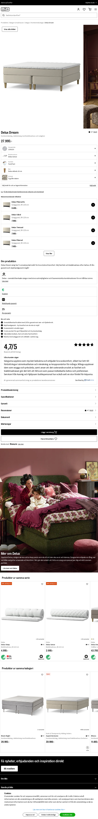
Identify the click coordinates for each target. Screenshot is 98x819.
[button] (49, 779)
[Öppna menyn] (95, 9)
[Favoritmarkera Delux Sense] (87, 584)
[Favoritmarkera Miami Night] (42, 675)
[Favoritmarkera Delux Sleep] (42, 584)
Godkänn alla (67, 815)
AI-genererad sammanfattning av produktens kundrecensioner (29, 380)
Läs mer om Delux (10, 568)
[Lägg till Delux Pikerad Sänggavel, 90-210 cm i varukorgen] (93, 243)
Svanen (5, 293)
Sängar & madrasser (16, 23)
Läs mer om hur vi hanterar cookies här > (49, 809)
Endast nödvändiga (48, 815)
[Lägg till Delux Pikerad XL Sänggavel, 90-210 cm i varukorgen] (93, 205)
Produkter (4, 23)
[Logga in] (78, 9)
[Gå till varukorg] (89, 9)
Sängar (27, 23)
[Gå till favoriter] (84, 9)
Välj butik (93, 185)
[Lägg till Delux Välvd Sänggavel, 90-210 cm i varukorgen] (93, 217)
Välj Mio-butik (90, 3)
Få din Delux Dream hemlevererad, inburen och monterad (24, 192)
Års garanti (6, 313)
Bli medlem (9, 768)
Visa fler (49, 253)
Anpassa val (30, 815)
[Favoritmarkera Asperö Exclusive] (87, 675)
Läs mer (5, 281)
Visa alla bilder (10, 29)
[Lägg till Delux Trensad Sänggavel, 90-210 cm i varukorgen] (93, 230)
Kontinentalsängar (37, 23)
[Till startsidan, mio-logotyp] (5, 9)
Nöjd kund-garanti (9, 303)
